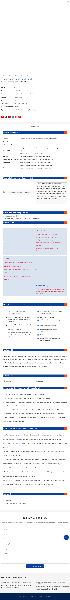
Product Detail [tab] (35, 126)
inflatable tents (19, 443)
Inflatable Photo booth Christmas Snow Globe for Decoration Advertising (16, 587)
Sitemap (40, 596)
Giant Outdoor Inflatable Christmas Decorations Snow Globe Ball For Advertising (52, 588)
